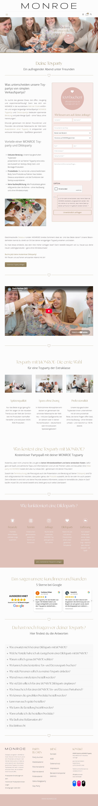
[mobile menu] (6, 14)
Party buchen (37, 757)
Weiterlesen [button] (39, 609)
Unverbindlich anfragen (72, 212)
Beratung (8, 115)
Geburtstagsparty (39, 781)
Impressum (54, 768)
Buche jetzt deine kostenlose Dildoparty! (20, 254)
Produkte (53, 476)
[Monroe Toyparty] (49, 6)
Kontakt (53, 754)
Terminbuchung (20, 473)
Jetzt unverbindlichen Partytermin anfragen (49, 562)
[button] (91, 600)
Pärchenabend (38, 767)
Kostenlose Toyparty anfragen (15, 265)
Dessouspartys (22, 112)
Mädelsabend (37, 762)
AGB (51, 759)
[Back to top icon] (89, 802)
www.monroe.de (77, 776)
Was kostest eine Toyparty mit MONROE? (49, 449)
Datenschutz (55, 763)
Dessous (21, 237)
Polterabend (37, 776)
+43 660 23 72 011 (77, 771)
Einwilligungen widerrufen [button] (12, 788)
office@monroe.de (77, 774)
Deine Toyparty (49, 63)
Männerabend (38, 771)
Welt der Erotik (34, 106)
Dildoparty (81, 473)
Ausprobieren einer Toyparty (17, 129)
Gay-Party (36, 786)
